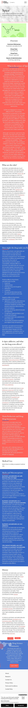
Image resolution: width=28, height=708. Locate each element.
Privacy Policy (9, 683)
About (7, 673)
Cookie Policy (9, 689)
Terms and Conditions (11, 686)
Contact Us (8, 679)
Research (7, 676)
